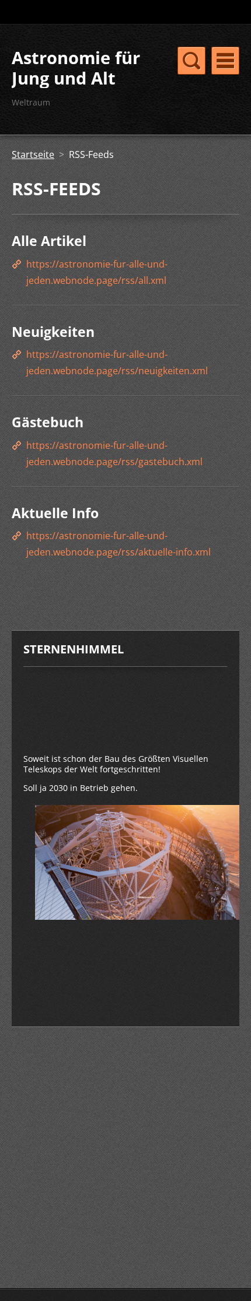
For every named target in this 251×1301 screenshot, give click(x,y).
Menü (225, 61)
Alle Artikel (49, 240)
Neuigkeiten (53, 331)
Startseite (33, 154)
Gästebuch (47, 422)
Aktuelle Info (55, 513)
